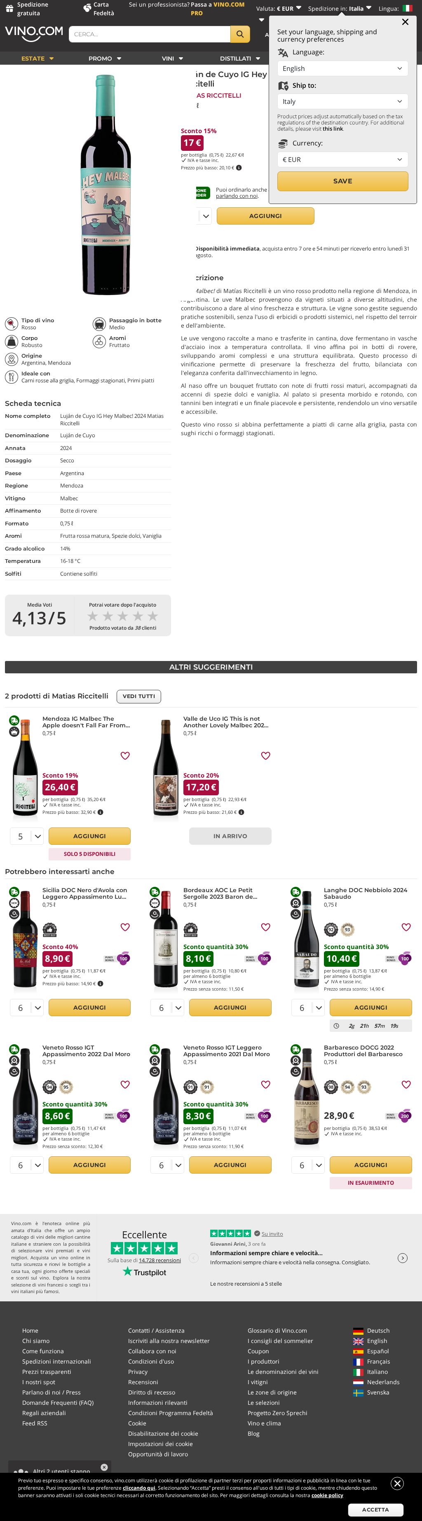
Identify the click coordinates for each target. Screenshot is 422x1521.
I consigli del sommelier (280, 1341)
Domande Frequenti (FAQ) (58, 1402)
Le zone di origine (272, 1392)
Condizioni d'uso (151, 1361)
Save (342, 181)
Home (30, 1330)
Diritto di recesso (151, 1392)
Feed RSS (34, 1423)
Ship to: (303, 85)
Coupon (258, 1351)
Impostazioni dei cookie (160, 1444)
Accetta (375, 1510)
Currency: (307, 143)
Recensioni (143, 1382)
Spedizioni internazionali (56, 1361)
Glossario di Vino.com (277, 1330)
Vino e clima (264, 1423)
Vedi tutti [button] (139, 696)
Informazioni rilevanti (158, 1402)
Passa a (218, 8)
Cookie (137, 1423)
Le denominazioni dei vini (283, 1372)
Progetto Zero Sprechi (277, 1413)
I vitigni (258, 1382)
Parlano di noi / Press (51, 1392)
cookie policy (327, 1495)
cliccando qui (139, 1487)
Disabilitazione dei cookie (163, 1433)
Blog (254, 1433)
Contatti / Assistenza (156, 1330)
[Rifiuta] (397, 1483)
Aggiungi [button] (265, 216)
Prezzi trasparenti (46, 1372)
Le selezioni (264, 1402)
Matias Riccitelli (211, 95)
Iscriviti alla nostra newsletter (169, 1341)
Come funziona (43, 1351)
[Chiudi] (405, 22)
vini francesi (50, 1285)
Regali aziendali (44, 1413)
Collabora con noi (152, 1351)
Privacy (138, 1372)
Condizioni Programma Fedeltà (170, 1413)
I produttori (263, 1361)
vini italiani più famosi (35, 1291)
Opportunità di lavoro (158, 1454)
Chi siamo (35, 1341)
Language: (307, 51)
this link (333, 128)
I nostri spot (38, 1382)
